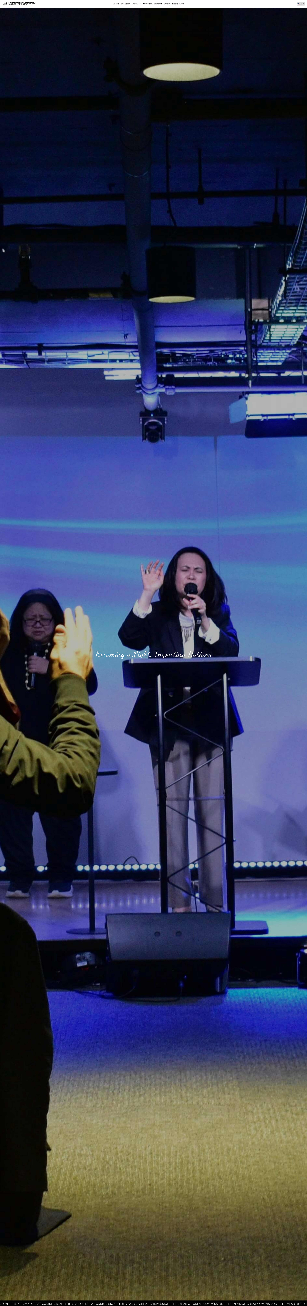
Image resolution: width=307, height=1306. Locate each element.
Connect (158, 4)
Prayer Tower (178, 4)
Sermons (137, 4)
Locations (125, 4)
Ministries (147, 4)
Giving (167, 4)
